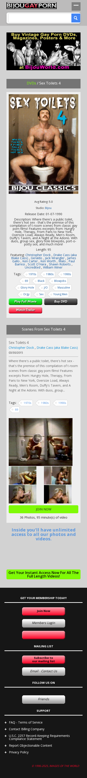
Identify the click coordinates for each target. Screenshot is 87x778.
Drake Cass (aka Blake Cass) (57, 347)
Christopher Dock (38, 255)
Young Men (60, 294)
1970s (32, 274)
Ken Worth (48, 261)
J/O (46, 287)
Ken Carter (30, 261)
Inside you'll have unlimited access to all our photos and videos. (43, 534)
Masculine (64, 287)
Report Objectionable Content (30, 745)
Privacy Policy (19, 752)
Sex (41, 294)
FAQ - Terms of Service (26, 722)
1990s (67, 274)
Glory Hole (27, 287)
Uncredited (32, 267)
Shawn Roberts (60, 264)
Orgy (26, 294)
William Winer (52, 267)
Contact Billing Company (26, 729)
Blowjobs (60, 281)
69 (26, 281)
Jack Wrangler (54, 258)
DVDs (31, 83)
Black (41, 281)
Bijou (48, 208)
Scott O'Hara (37, 264)
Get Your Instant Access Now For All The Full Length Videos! (43, 574)
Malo (62, 261)
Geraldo (36, 258)
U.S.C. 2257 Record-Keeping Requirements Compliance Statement (39, 737)
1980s (50, 274)
